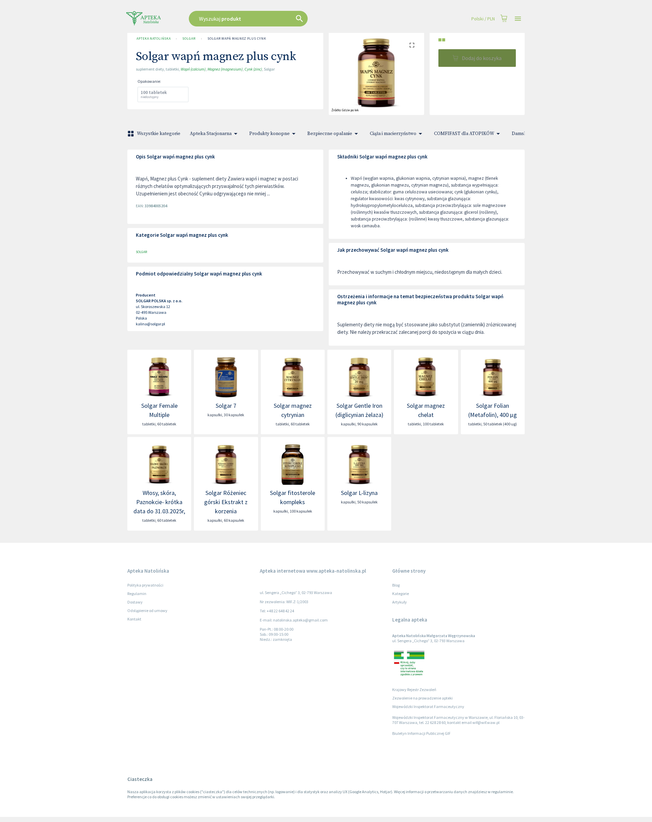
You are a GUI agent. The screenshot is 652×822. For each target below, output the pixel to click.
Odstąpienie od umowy (147, 610)
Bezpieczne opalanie (329, 134)
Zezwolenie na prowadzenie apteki (422, 698)
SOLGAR (188, 38)
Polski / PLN (483, 19)
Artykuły (399, 602)
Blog (396, 585)
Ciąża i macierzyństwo (393, 134)
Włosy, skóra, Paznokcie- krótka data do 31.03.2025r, (159, 502)
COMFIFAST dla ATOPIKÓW (464, 134)
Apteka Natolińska (153, 38)
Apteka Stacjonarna (211, 134)
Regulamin (136, 593)
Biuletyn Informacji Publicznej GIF (421, 733)
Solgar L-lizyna (359, 493)
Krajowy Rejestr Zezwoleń (414, 689)
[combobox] (282, 18)
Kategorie (400, 593)
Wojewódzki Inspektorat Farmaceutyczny (428, 706)
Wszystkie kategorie (158, 134)
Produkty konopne (269, 134)
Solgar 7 (226, 405)
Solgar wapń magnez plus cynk (236, 38)
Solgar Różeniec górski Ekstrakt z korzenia (226, 502)
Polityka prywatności (145, 585)
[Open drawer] (518, 18)
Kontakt (134, 619)
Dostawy (135, 602)
